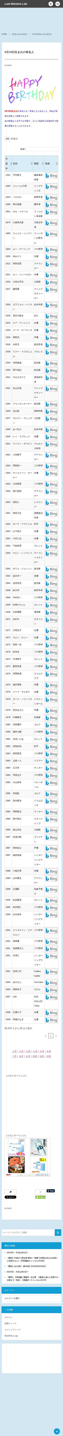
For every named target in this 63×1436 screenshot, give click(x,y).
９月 (28, 1056)
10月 (35, 1056)
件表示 (14, 138)
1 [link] (50, 1035)
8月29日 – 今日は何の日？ (18, 1252)
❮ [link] (46, 1035)
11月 (42, 1056)
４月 (35, 1051)
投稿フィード (11, 1323)
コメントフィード (12, 1330)
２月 (21, 1051)
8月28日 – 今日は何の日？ (18, 1272)
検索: (22, 149)
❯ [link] (56, 1035)
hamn (9, 65)
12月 (48, 1056)
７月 (14, 1056)
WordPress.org (11, 1336)
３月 (28, 1051)
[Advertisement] (27, 1097)
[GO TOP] (57, 1431)
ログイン (9, 1317)
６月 (48, 1051)
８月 (21, 1056)
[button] (50, 4)
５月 (42, 1051)
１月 (14, 1051)
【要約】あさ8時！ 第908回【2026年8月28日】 (27, 1266)
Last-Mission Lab (16, 3)
